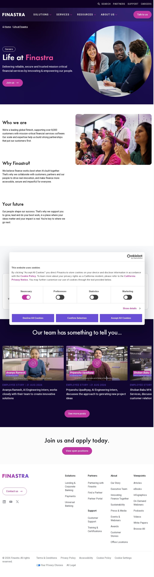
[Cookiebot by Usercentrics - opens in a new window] (129, 256)
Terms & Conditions (46, 557)
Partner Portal (95, 498)
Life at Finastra (20, 27)
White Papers (141, 522)
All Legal (71, 565)
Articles (138, 483)
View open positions (77, 450)
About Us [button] (108, 14)
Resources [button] (85, 14)
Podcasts (139, 510)
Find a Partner (95, 492)
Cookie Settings (123, 557)
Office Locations (119, 542)
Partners (119, 4)
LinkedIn (4, 502)
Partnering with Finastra (96, 485)
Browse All (139, 528)
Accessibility (86, 557)
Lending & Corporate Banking (70, 487)
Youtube (11, 502)
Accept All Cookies (121, 318)
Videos (137, 516)
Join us (10, 82)
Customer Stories (116, 534)
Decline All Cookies (33, 318)
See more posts (77, 413)
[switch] (60, 297)
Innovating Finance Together (120, 497)
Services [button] (62, 14)
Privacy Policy (68, 557)
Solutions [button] (41, 14)
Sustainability (118, 504)
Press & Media (118, 510)
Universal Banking (70, 504)
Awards (115, 526)
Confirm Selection (77, 318)
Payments (70, 496)
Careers (146, 4)
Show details (130, 308)
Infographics (140, 495)
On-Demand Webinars (140, 503)
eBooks (138, 489)
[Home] (13, 14)
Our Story (115, 483)
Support (133, 4)
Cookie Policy (28, 276)
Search (106, 4)
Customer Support (93, 520)
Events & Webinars (116, 518)
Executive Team (119, 489)
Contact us (12, 491)
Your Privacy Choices (52, 565)
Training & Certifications (95, 529)
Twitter (17, 502)
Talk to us (142, 14)
